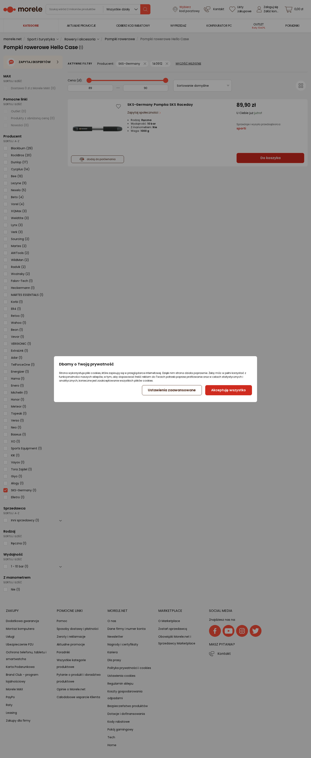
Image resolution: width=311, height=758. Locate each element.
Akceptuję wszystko (228, 390)
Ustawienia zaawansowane (172, 390)
